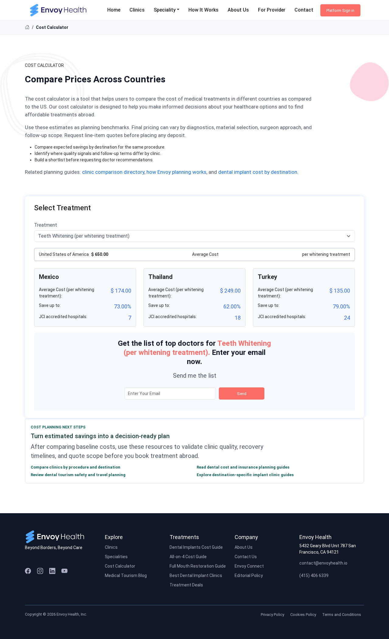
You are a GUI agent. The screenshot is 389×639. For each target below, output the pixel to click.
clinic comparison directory (113, 172)
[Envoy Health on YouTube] (64, 570)
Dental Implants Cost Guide (196, 547)
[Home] (27, 27)
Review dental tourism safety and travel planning (78, 474)
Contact (303, 10)
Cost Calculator (120, 566)
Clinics (137, 10)
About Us (238, 10)
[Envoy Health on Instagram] (40, 570)
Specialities (116, 556)
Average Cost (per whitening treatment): (66, 292)
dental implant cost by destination (257, 172)
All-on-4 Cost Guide (188, 556)
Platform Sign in (340, 10)
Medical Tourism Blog (126, 575)
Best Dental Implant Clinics (196, 575)
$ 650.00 (99, 254)
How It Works (203, 10)
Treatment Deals (186, 584)
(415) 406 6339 (314, 575)
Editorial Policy (249, 575)
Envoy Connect (249, 566)
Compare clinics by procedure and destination (75, 467)
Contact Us (246, 556)
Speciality (165, 10)
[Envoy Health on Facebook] (28, 570)
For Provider (271, 10)
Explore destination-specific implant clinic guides (245, 474)
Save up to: (49, 305)
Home (113, 10)
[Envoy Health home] (57, 536)
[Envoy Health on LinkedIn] (52, 570)
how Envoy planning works (176, 172)
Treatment (45, 225)
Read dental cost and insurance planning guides (243, 467)
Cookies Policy (303, 614)
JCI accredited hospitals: (63, 316)
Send (241, 393)
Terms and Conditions (341, 614)
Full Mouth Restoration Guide (198, 566)
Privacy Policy (272, 614)
